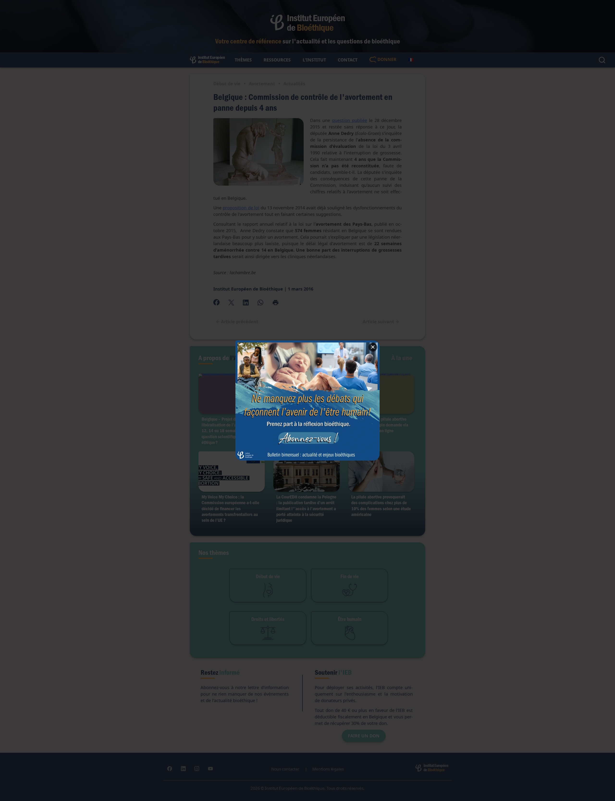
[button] (307, 400)
